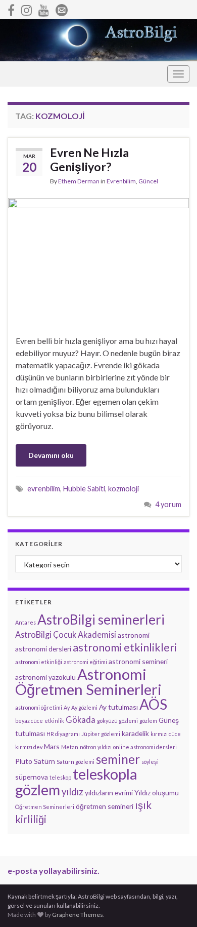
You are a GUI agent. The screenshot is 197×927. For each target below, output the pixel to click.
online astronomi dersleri (145, 747)
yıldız (72, 791)
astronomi (134, 635)
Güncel (148, 181)
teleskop (60, 777)
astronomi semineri (138, 661)
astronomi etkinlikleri (125, 647)
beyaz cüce (29, 720)
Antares (25, 622)
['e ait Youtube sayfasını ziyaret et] (43, 8)
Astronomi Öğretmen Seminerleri (88, 681)
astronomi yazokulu (45, 677)
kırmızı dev (28, 747)
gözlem (148, 720)
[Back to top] (174, 904)
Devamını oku (51, 455)
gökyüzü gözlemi (117, 720)
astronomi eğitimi (85, 662)
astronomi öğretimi (38, 707)
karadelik (135, 733)
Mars (52, 746)
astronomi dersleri (43, 648)
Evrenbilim (121, 181)
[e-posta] (62, 8)
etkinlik (54, 720)
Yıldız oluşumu (156, 792)
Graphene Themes (77, 914)
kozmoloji (123, 488)
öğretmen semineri (104, 806)
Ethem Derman (79, 181)
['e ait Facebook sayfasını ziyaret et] (11, 8)
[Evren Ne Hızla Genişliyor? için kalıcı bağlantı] (98, 259)
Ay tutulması (118, 707)
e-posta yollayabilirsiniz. (54, 870)
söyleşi (150, 761)
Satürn (44, 761)
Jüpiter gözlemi (100, 733)
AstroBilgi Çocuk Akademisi (65, 634)
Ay (67, 707)
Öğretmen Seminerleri (44, 806)
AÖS (153, 704)
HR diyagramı (63, 733)
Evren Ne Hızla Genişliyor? (89, 159)
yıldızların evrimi (109, 792)
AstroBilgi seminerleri (101, 619)
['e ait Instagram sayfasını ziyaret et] (26, 8)
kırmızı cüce (166, 733)
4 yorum (168, 504)
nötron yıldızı (96, 747)
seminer (118, 759)
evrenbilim (43, 488)
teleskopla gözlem (76, 781)
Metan (69, 747)
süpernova (31, 776)
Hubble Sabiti (84, 488)
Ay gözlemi (84, 707)
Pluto (23, 761)
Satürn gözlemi (75, 761)
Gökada (80, 719)
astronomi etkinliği (38, 662)
